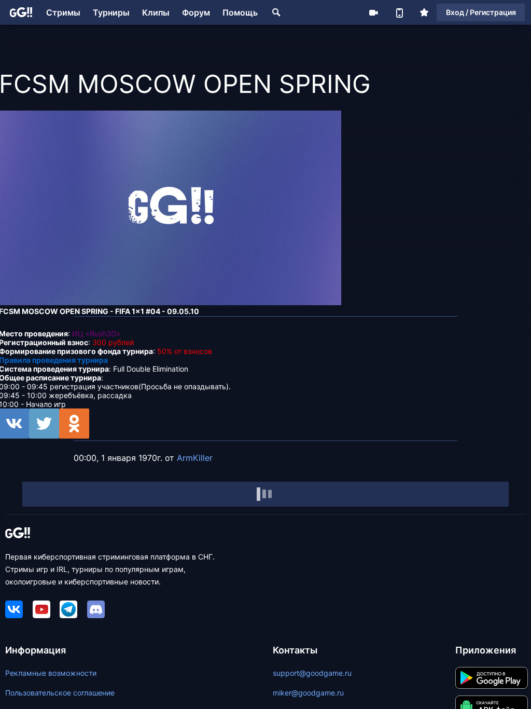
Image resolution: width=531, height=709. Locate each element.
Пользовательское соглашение (60, 692)
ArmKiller (195, 458)
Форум (196, 12)
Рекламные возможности (50, 673)
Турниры (111, 12)
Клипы (156, 12)
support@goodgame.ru (312, 673)
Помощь (240, 12)
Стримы (63, 12)
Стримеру (373, 12)
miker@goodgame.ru (308, 692)
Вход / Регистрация (481, 12)
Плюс (424, 12)
